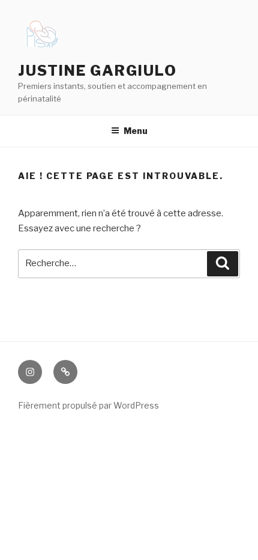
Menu (136, 131)
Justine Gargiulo (97, 70)
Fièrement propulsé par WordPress (88, 405)
